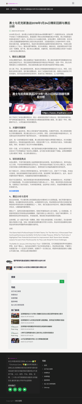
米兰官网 (18, 401)
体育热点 (14, 9)
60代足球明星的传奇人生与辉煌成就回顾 (34, 339)
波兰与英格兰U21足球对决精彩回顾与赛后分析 (30, 267)
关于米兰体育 (16, 291)
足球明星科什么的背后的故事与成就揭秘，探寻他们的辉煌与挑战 (42, 320)
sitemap (46, 387)
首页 (7, 9)
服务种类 (14, 301)
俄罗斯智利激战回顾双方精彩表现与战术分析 (30, 261)
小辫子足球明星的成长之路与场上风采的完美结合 (37, 333)
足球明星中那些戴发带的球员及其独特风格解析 (36, 326)
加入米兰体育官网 (17, 305)
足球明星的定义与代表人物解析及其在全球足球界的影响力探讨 (42, 314)
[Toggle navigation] (73, 3)
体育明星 (14, 298)
